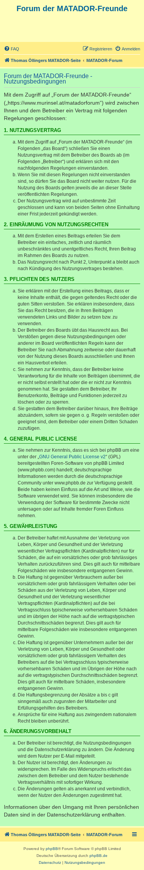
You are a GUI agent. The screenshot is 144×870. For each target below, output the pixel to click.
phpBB (52, 849)
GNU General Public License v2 (72, 456)
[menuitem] (11, 48)
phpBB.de (98, 855)
